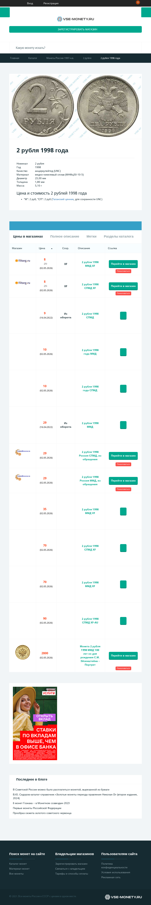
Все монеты (16, 873)
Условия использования (115, 872)
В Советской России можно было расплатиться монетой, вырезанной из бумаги (61, 789)
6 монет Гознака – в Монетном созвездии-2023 (41, 803)
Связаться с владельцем (70, 868)
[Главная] (14, 3)
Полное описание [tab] (64, 236)
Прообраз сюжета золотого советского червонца (42, 813)
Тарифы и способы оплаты (71, 873)
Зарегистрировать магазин (71, 863)
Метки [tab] (91, 236)
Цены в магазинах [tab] (28, 236)
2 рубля (87, 58)
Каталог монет (18, 863)
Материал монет (19, 868)
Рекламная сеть (110, 877)
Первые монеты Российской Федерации (37, 808)
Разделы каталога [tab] (119, 236)
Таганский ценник (63, 199)
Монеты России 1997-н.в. (60, 58)
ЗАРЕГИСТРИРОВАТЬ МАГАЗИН (77, 29)
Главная (14, 58)
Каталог (32, 58)
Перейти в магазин (123, 263)
